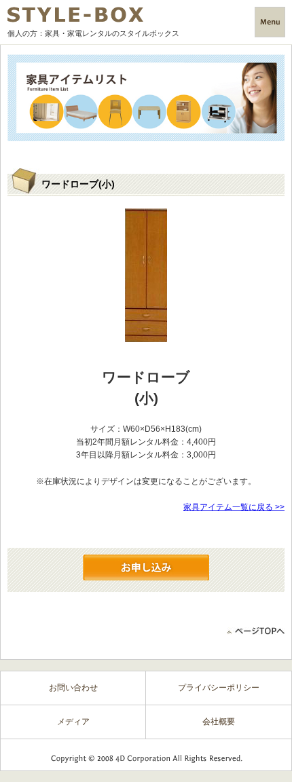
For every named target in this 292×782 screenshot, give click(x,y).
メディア (73, 721)
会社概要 (218, 721)
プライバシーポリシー (218, 687)
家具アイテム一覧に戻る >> (234, 507)
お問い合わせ (73, 687)
